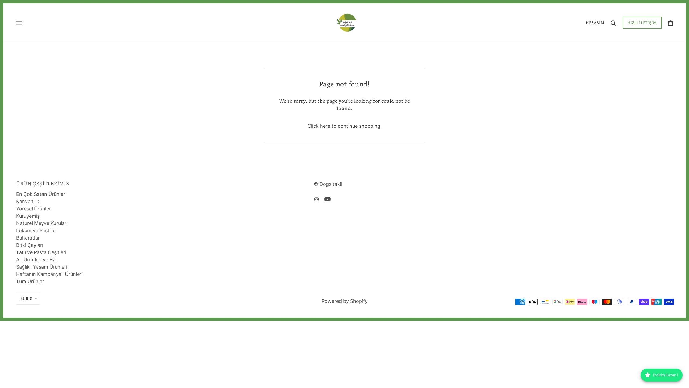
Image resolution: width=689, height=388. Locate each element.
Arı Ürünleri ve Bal (36, 259)
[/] (346, 22)
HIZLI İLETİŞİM (642, 22)
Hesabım (595, 22)
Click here (319, 126)
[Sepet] (670, 22)
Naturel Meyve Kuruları (42, 223)
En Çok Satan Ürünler (40, 194)
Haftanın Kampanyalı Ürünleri (49, 274)
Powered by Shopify (345, 301)
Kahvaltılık (27, 201)
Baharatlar (28, 238)
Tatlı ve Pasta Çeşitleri (41, 252)
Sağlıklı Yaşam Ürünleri (41, 267)
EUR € (26, 298)
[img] (316, 199)
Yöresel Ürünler (33, 209)
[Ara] (613, 22)
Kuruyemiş (28, 216)
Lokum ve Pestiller (36, 230)
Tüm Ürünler (30, 281)
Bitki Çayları (29, 245)
